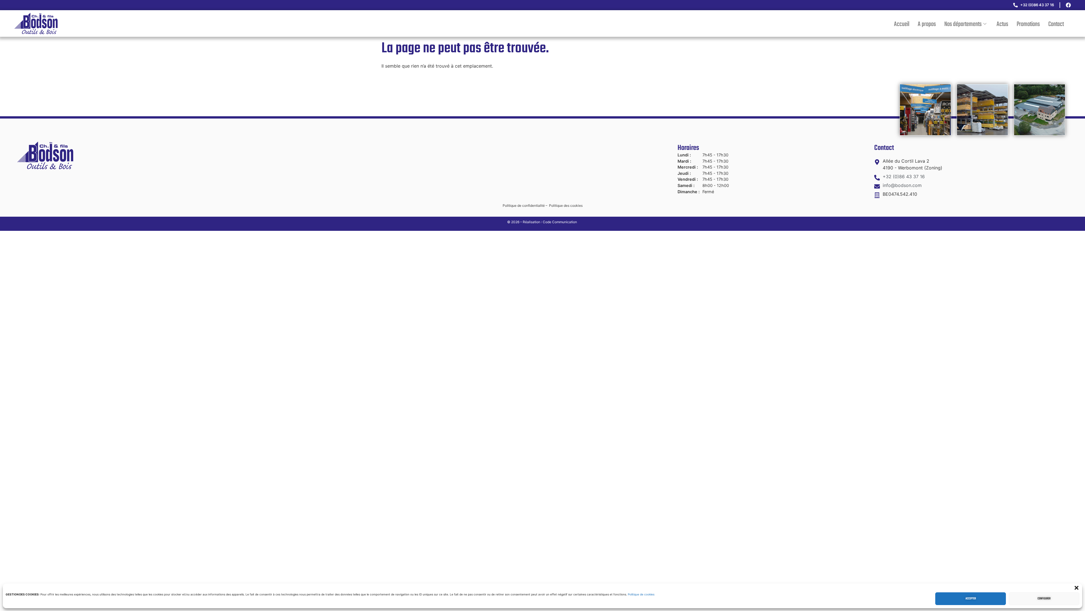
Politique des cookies (566, 205)
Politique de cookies (641, 594)
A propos (927, 24)
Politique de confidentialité (524, 205)
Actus (1002, 24)
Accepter (970, 598)
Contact (1056, 24)
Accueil (901, 24)
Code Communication (560, 222)
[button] (1076, 588)
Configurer (1044, 598)
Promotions (1028, 24)
